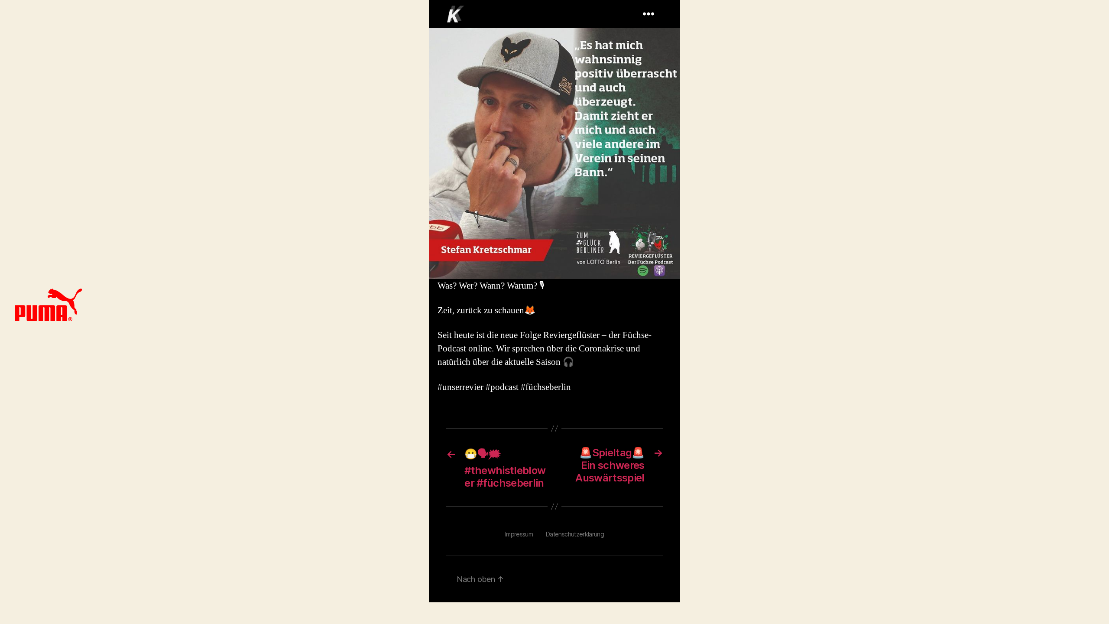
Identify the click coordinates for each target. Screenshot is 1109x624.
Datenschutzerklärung (575, 534)
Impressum (519, 534)
